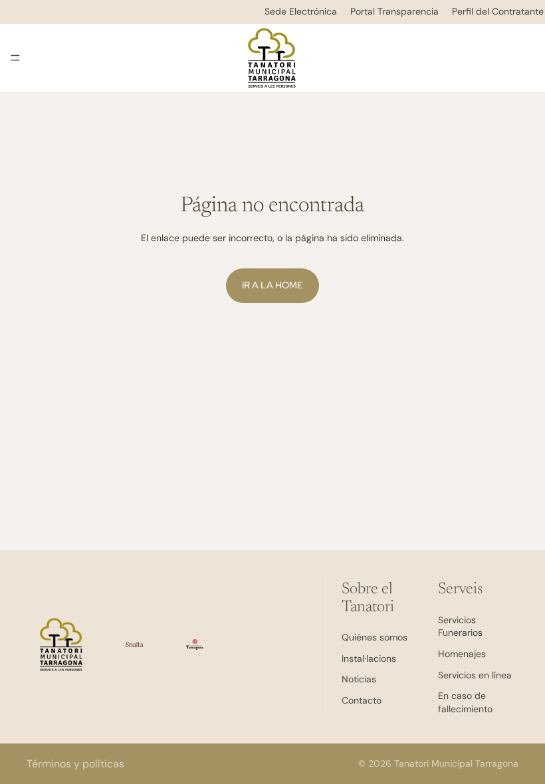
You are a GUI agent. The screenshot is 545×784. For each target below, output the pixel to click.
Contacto (362, 700)
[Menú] (15, 58)
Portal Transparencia (394, 11)
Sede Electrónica (301, 11)
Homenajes (462, 654)
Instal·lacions (369, 658)
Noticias (359, 679)
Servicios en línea (475, 674)
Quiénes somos (374, 637)
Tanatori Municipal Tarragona (456, 763)
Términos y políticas (75, 764)
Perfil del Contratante (498, 11)
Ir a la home (272, 285)
